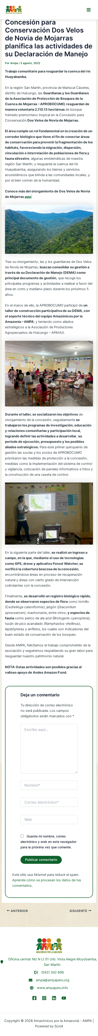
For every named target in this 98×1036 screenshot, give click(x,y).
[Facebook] (34, 998)
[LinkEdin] (54, 998)
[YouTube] (64, 998)
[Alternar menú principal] (88, 10)
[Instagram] (44, 998)
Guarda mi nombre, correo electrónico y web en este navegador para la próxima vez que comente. (48, 841)
